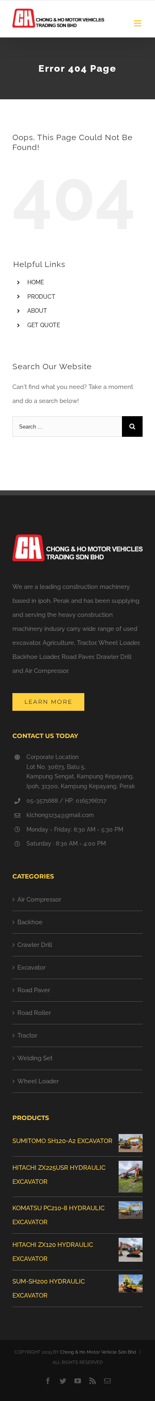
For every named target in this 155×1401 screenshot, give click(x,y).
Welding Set (34, 1058)
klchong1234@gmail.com (60, 815)
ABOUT (37, 310)
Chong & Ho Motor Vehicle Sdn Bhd (98, 1352)
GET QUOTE (43, 325)
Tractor (27, 1035)
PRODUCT (41, 296)
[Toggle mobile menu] (138, 23)
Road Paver (33, 990)
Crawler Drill (34, 945)
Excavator (31, 967)
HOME (35, 282)
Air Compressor (39, 899)
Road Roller (34, 1013)
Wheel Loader (38, 1081)
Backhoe (30, 922)
